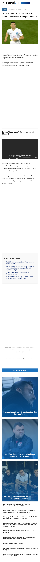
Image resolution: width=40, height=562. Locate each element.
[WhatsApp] (24, 47)
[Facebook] (11, 47)
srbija (27, 349)
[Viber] (28, 47)
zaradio (13, 352)
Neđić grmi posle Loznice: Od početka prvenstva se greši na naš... (20, 455)
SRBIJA (4, 9)
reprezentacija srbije (9, 349)
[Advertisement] (20, 97)
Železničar (25, 352)
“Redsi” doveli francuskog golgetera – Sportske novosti (19, 273)
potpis (31, 347)
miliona (19, 347)
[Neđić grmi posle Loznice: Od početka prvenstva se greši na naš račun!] (20, 439)
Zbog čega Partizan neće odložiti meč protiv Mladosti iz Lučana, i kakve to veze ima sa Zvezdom (20, 517)
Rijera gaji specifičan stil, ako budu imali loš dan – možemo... (20, 413)
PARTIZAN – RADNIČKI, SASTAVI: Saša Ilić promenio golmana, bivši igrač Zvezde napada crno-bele (19, 511)
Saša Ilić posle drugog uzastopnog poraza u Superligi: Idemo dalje (20, 497)
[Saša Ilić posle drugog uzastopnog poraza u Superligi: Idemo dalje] (20, 481)
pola (27, 347)
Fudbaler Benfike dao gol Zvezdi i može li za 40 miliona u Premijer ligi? (20, 277)
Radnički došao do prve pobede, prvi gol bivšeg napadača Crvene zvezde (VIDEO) (20, 555)
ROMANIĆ (18, 349)
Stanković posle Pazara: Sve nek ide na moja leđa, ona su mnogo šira (20, 548)
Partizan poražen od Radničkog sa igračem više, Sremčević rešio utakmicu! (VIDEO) (18, 505)
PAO (24, 347)
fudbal (13, 347)
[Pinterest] (20, 47)
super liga (33, 349)
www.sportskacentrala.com (11, 248)
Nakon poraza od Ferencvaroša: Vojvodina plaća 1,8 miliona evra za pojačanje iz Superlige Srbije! (20, 268)
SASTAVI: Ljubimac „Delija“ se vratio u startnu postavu (19, 263)
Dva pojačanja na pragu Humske (13, 543)
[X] (16, 47)
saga (23, 349)
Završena (19, 352)
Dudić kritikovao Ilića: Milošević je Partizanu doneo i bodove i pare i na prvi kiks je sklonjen (19, 537)
